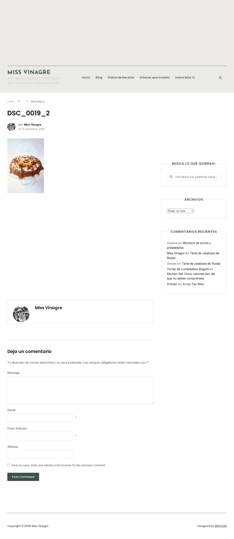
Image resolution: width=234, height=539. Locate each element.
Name (11, 410)
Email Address (17, 428)
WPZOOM (221, 526)
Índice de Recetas (121, 77)
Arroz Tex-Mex (193, 284)
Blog (99, 77)
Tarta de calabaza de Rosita (201, 263)
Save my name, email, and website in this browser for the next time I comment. (58, 465)
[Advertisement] (117, 31)
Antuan (172, 284)
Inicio (86, 77)
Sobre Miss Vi (185, 77)
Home (10, 101)
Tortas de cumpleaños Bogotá (188, 269)
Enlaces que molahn (155, 77)
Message (13, 373)
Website (12, 446)
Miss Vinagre (28, 73)
